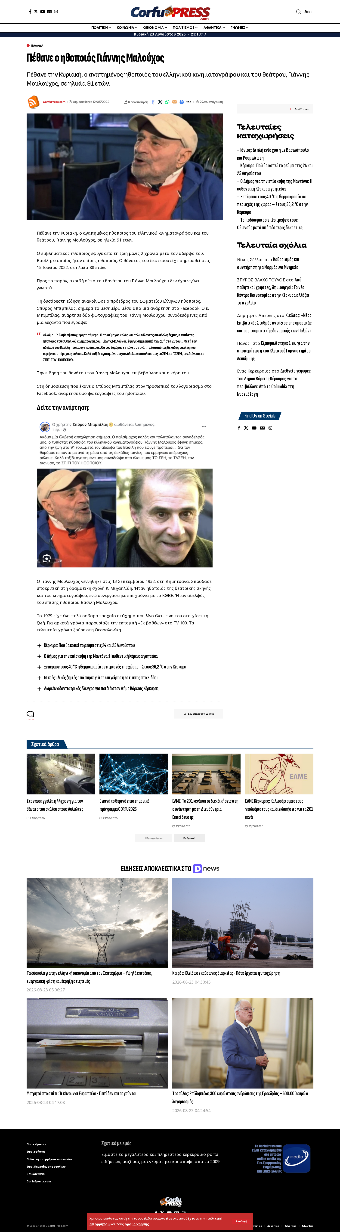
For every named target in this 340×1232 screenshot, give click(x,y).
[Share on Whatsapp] (167, 102)
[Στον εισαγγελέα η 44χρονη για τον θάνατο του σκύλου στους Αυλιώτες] (61, 774)
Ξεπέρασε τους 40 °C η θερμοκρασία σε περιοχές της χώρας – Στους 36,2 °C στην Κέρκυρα (115, 666)
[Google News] (49, 11)
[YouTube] (42, 11)
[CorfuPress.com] (170, 11)
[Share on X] (160, 102)
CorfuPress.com (54, 102)
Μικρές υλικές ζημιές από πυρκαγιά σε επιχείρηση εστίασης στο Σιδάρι (101, 677)
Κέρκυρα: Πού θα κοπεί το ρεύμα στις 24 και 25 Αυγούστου (89, 645)
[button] (241, 1221)
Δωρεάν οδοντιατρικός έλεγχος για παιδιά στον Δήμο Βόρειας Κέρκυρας (101, 688)
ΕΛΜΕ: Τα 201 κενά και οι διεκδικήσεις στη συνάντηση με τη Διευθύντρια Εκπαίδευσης (205, 809)
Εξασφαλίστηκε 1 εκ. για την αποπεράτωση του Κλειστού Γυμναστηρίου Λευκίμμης (274, 351)
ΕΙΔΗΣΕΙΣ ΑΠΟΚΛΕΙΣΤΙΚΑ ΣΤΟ (156, 868)
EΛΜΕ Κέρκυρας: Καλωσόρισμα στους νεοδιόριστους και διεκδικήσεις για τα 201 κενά (279, 809)
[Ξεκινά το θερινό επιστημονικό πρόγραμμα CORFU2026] (133, 774)
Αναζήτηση (302, 108)
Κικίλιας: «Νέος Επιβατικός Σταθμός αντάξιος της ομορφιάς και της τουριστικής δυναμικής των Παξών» (274, 323)
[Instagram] (56, 11)
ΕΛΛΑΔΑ (37, 45)
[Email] (174, 102)
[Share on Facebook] (153, 102)
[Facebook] (30, 11)
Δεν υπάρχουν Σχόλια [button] (201, 713)
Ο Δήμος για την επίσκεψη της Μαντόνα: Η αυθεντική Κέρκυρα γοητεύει (101, 656)
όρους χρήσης (137, 1224)
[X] (36, 11)
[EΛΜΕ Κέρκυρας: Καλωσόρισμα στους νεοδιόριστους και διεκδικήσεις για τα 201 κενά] (279, 774)
